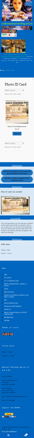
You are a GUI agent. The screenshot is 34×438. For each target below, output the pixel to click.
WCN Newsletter (8, 317)
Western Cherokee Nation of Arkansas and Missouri (10, 10)
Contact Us (7, 309)
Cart (22, 434)
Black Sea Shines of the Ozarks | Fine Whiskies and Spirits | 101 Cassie (17, 58)
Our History (7, 277)
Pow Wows (6, 320)
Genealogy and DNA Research (12, 306)
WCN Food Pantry (9, 291)
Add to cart (17, 134)
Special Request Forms (11, 302)
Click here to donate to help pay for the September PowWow (17, 179)
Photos (6, 288)
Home (3, 70)
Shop (5, 299)
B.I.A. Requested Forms (11, 280)
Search (8, 435)
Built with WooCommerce (9, 431)
